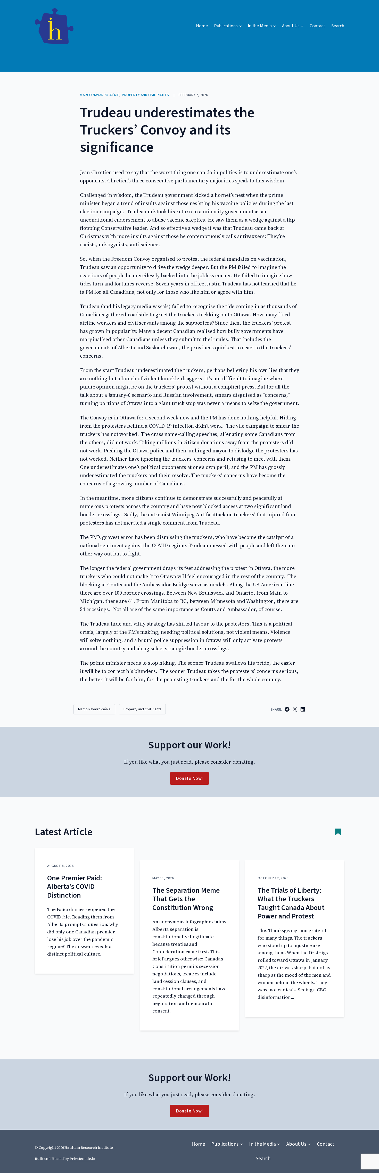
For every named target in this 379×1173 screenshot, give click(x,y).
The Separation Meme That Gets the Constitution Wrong (186, 899)
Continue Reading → (66, 960)
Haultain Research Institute (88, 1147)
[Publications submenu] (241, 1144)
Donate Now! (189, 778)
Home (202, 26)
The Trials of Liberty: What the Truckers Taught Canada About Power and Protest (291, 903)
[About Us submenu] (309, 1144)
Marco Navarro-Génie (99, 95)
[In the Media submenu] (278, 1144)
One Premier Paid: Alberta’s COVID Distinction (74, 887)
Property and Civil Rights (145, 95)
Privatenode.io (82, 1158)
